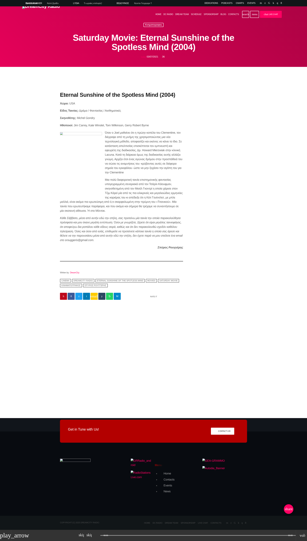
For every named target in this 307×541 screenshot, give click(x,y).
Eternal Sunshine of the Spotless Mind (120, 281)
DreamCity (74, 272)
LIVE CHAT (271, 14)
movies (151, 281)
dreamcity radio (83, 281)
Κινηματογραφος (153, 25)
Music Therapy (214, 175)
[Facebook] (281, 3)
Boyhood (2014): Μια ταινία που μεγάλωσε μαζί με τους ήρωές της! (150, 374)
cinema (65, 281)
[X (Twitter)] (265, 3)
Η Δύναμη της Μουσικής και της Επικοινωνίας (224, 253)
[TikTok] (269, 3)
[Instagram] (277, 3)
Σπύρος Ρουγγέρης (95, 285)
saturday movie (168, 281)
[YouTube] (261, 3)
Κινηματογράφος (70, 285)
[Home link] (41, 14)
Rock (199, 143)
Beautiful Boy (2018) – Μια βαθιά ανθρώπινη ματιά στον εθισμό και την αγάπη (88, 374)
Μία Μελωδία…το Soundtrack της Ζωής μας (224, 209)
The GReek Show (215, 191)
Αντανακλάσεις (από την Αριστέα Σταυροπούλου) (222, 236)
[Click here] (219, 94)
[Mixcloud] (273, 3)
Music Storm (206, 149)
